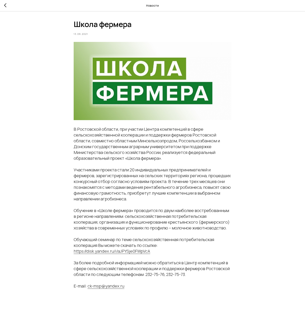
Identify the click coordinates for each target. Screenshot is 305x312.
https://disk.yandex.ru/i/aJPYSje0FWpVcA (112, 251)
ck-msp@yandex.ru (106, 286)
